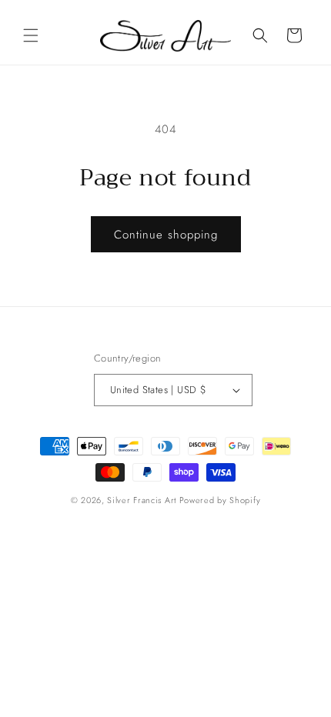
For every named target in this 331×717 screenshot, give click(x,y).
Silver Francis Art (141, 500)
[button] (31, 35)
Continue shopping (166, 234)
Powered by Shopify (220, 500)
